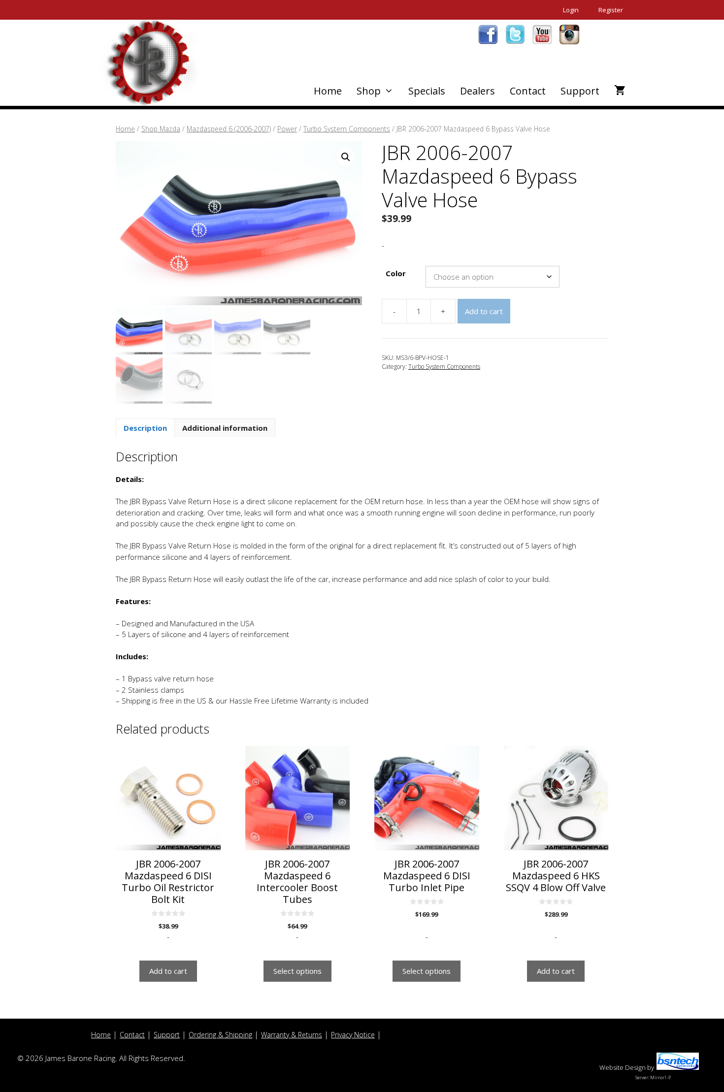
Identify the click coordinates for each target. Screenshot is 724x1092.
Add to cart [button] (168, 971)
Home (328, 90)
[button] (346, 157)
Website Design (622, 1067)
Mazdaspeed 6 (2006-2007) (229, 128)
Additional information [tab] (224, 428)
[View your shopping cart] (620, 91)
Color (396, 273)
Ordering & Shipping (220, 1034)
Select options (297, 971)
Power (287, 128)
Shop (369, 90)
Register (610, 9)
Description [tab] (145, 428)
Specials (426, 90)
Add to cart (484, 311)
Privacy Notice (353, 1034)
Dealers (477, 90)
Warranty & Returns (291, 1034)
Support (579, 90)
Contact (528, 90)
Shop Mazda (160, 128)
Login (571, 9)
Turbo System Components (346, 128)
